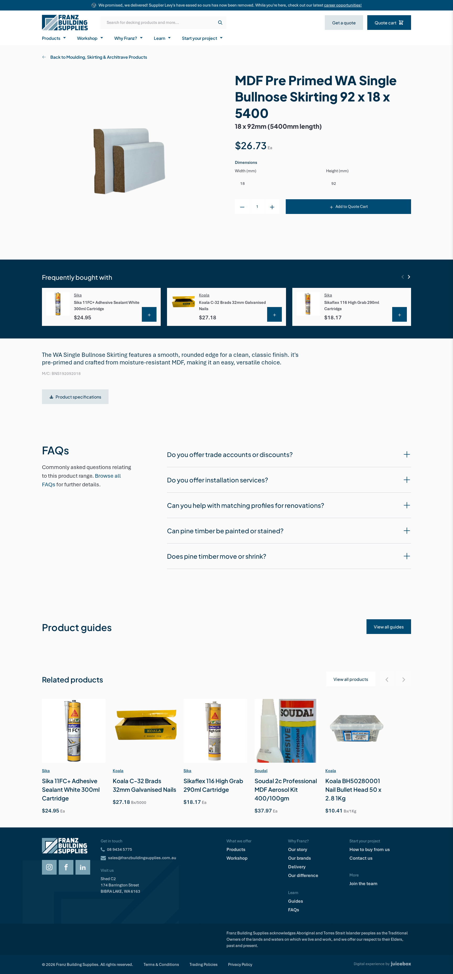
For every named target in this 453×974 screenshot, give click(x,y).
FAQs (293, 910)
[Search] (220, 22)
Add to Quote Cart (352, 206)
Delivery (297, 867)
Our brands (299, 858)
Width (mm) (245, 171)
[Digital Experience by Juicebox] (382, 964)
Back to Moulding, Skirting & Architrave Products (98, 56)
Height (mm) (337, 171)
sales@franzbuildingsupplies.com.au (142, 857)
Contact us (361, 858)
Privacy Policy (240, 964)
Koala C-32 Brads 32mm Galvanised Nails (232, 305)
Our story (297, 849)
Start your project (199, 38)
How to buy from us (369, 849)
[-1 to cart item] (242, 206)
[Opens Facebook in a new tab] (66, 867)
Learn (159, 38)
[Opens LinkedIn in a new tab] (83, 867)
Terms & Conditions (161, 964)
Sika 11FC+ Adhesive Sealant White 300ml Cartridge (106, 305)
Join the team (363, 883)
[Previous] (403, 277)
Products (51, 38)
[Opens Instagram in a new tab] (49, 867)
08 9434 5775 (119, 849)
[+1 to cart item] (272, 206)
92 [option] (333, 183)
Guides (295, 901)
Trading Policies (204, 964)
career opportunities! (343, 5)
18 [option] (242, 183)
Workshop (87, 38)
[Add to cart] (149, 314)
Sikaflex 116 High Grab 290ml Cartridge (351, 305)
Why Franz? (125, 38)
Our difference (303, 875)
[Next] (409, 277)
